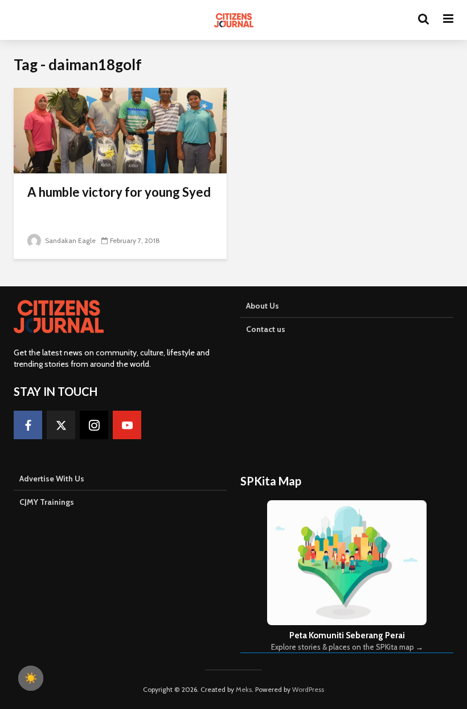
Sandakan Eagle (69, 240)
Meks (244, 689)
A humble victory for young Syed (119, 192)
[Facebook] (28, 425)
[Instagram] (94, 425)
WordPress (308, 689)
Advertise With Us (51, 478)
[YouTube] (127, 425)
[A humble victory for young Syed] (120, 129)
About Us (262, 306)
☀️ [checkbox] (30, 678)
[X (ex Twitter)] (61, 425)
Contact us (265, 329)
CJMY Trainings (46, 502)
